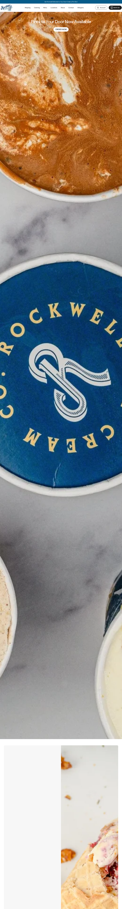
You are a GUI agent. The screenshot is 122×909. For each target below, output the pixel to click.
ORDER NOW (61, 29)
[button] (115, 8)
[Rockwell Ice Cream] (6, 8)
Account (102, 8)
